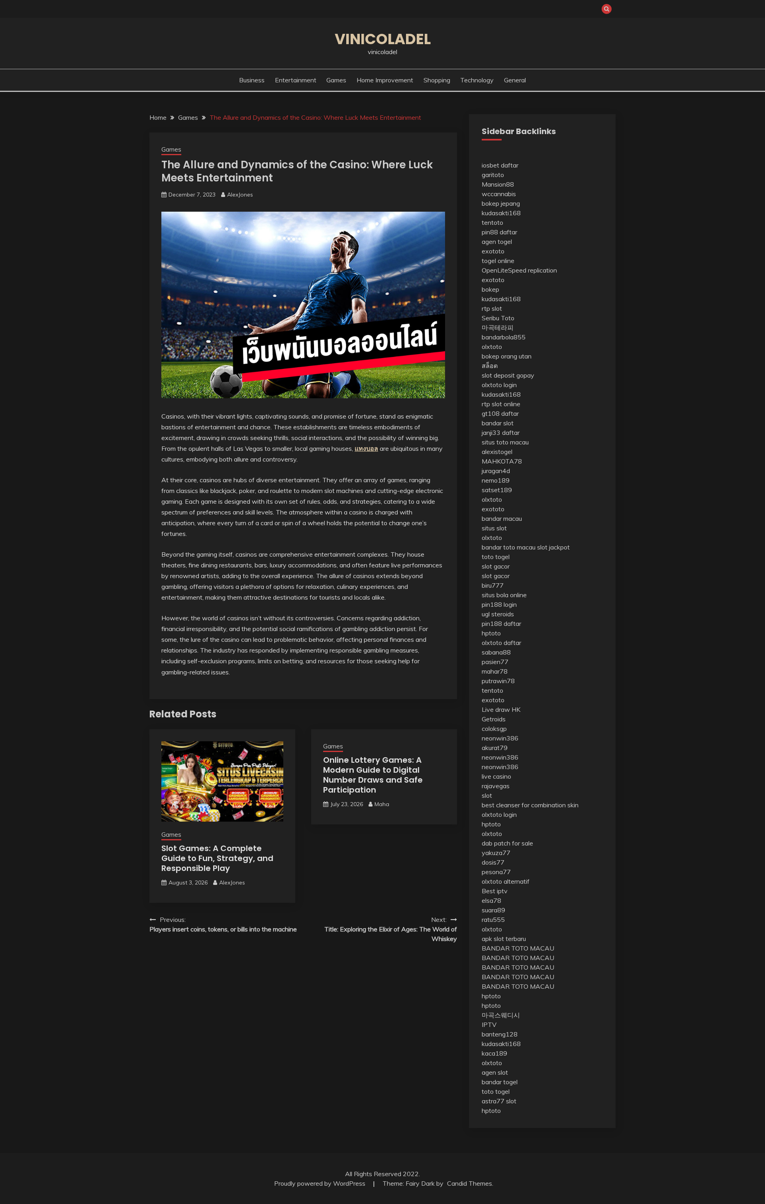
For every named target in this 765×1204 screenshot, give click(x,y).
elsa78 (491, 900)
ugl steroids (498, 614)
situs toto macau (505, 442)
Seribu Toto (498, 318)
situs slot (494, 528)
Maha (382, 804)
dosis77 (493, 862)
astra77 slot (499, 1101)
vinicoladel (383, 39)
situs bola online (504, 595)
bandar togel (500, 1082)
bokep (490, 289)
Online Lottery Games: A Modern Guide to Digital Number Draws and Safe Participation (373, 774)
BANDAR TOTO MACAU (518, 948)
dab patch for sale (507, 843)
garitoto (493, 175)
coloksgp (494, 729)
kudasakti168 (501, 213)
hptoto (491, 633)
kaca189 (494, 1053)
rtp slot (492, 308)
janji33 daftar (501, 432)
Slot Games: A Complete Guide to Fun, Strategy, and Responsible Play (217, 858)
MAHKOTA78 (502, 461)
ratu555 (493, 919)
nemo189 (496, 480)
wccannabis (499, 194)
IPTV (489, 1025)
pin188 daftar (501, 623)
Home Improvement (385, 80)
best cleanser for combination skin (530, 805)
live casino (496, 776)
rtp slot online (501, 404)
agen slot (495, 1072)
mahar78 (495, 671)
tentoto (492, 222)
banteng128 (500, 1034)
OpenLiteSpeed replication (519, 270)
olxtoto (492, 347)
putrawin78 (498, 681)
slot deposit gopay (508, 375)
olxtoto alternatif (506, 881)
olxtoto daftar (501, 643)
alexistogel (497, 452)
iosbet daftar (500, 165)
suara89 (493, 910)
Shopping (437, 80)
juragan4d (496, 471)
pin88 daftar (499, 232)
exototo (493, 251)
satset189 (497, 490)
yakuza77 (496, 853)
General (515, 80)
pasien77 (495, 662)
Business (252, 80)
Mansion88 (498, 184)
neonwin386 (500, 738)
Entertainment (295, 80)
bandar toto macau (509, 547)
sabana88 (496, 652)
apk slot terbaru (504, 939)
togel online (498, 261)
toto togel (496, 557)
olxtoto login (499, 385)
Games (336, 80)
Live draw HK (501, 709)
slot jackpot (553, 547)
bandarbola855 (504, 337)
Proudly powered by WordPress (320, 1183)
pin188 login (499, 604)
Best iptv (495, 891)
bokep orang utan (507, 356)
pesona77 (496, 872)
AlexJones (240, 194)
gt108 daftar (500, 413)
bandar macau (502, 518)
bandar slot (498, 423)
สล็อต (490, 366)
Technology (477, 80)
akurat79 (495, 748)
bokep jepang (501, 203)
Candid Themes (469, 1183)
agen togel (497, 241)
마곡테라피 (498, 327)
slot (487, 795)
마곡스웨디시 (501, 1015)
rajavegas (496, 786)
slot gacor (496, 566)
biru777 (493, 585)
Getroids (494, 719)
